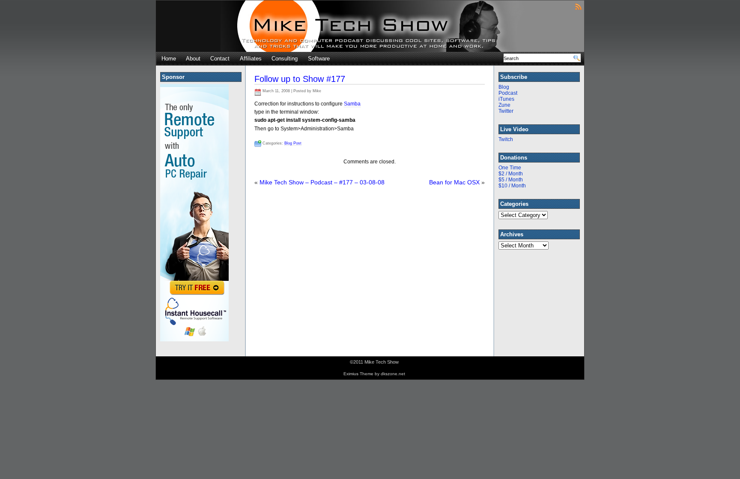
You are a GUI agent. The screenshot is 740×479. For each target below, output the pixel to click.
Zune (504, 105)
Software (319, 58)
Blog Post (292, 143)
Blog (503, 87)
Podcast (507, 93)
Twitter (505, 111)
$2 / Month (510, 174)
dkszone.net (393, 373)
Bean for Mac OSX (454, 182)
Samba (352, 104)
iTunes (506, 99)
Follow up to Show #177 (299, 79)
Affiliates (251, 58)
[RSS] (578, 6)
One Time (509, 168)
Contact (220, 58)
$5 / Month (510, 180)
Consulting (285, 58)
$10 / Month (512, 186)
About (193, 58)
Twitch (505, 139)
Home (168, 58)
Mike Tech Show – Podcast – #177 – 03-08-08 (322, 182)
